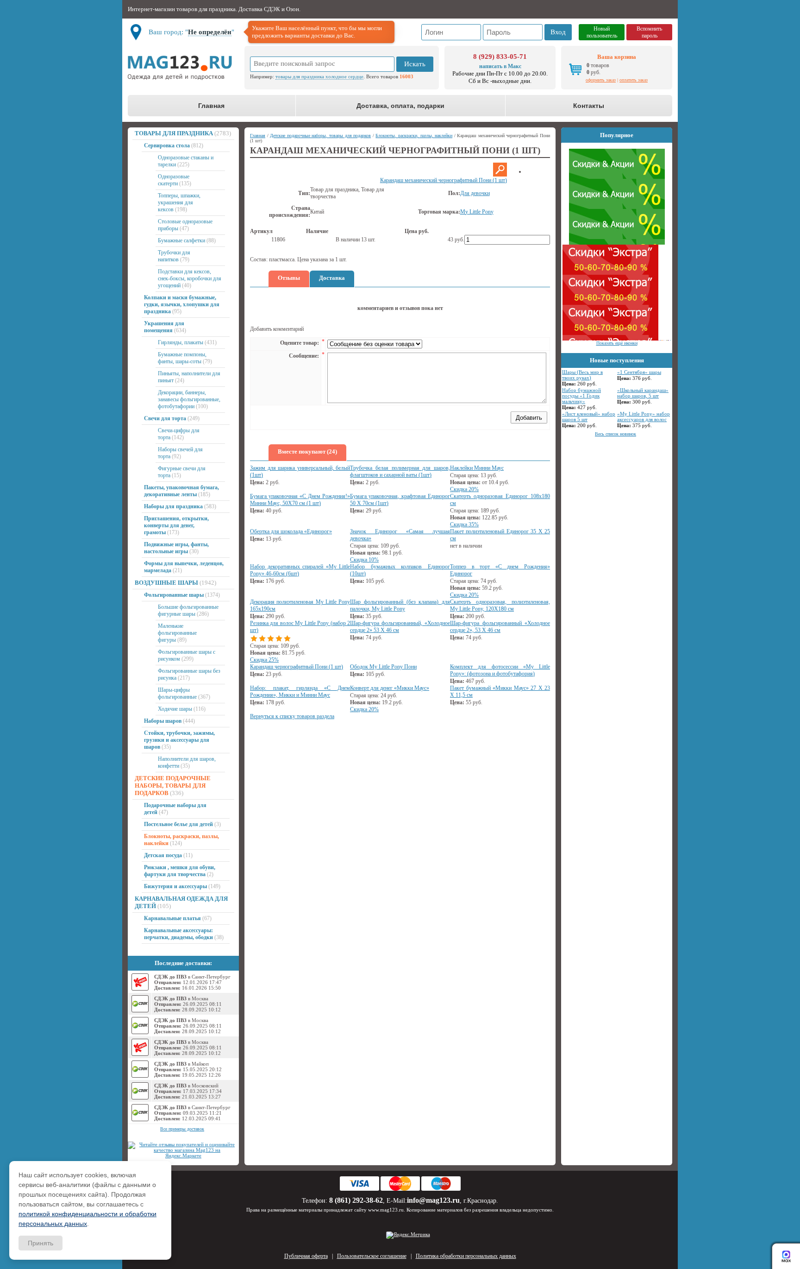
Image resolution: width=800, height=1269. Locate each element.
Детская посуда (163, 855)
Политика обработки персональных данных (466, 1256)
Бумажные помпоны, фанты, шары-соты (182, 358)
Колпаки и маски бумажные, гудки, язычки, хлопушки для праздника (181, 304)
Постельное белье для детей (178, 824)
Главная (211, 105)
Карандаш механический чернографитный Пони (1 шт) (443, 180)
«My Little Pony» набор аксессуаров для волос (643, 416)
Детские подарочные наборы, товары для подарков (173, 785)
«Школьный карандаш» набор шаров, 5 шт (643, 392)
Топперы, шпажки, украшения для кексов (179, 202)
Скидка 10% (364, 559)
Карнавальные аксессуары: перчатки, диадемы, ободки (178, 934)
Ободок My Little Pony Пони (383, 666)
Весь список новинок (615, 433)
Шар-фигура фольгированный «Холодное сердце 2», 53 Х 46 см (500, 626)
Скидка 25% (264, 660)
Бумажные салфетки (181, 240)
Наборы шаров (162, 721)
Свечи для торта (165, 418)
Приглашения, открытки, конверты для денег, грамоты (176, 525)
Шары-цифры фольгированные (177, 693)
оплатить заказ (633, 79)
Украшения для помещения (164, 327)
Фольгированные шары (174, 595)
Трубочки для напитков (174, 256)
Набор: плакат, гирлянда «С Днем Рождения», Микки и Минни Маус (300, 691)
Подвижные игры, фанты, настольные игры (176, 548)
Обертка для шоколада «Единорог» (291, 531)
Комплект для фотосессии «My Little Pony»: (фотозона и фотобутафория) (500, 670)
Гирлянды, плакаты (180, 342)
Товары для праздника (174, 133)
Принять (40, 1243)
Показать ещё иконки (617, 343)
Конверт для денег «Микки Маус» (389, 688)
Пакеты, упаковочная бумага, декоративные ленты (181, 491)
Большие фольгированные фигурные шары (188, 610)
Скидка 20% (464, 489)
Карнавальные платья (172, 918)
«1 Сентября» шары (639, 372)
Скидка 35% (464, 524)
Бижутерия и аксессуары (175, 886)
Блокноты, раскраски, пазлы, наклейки (413, 135)
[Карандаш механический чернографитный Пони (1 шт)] (500, 174)
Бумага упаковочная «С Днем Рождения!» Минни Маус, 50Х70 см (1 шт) (300, 499)
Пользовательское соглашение (371, 1256)
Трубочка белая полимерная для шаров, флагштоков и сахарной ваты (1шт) (400, 471)
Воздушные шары (166, 582)
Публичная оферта (306, 1256)
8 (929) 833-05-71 (500, 56)
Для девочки (475, 193)
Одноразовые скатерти (173, 180)
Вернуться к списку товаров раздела (292, 716)
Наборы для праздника (173, 506)
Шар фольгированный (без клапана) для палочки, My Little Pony (400, 605)
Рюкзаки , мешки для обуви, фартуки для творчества (179, 871)
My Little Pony (477, 211)
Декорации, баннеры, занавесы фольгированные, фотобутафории (189, 399)
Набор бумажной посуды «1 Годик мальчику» (581, 395)
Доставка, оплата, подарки (400, 105)
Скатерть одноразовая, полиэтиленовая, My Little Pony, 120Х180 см (500, 605)
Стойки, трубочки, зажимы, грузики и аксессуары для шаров (179, 740)
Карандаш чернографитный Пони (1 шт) (296, 666)
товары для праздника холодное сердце (319, 76)
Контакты (588, 105)
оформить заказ (601, 79)
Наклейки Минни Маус (477, 468)
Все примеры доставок (182, 1128)
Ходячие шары (175, 709)
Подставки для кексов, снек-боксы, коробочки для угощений (189, 278)
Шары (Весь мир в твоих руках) (582, 374)
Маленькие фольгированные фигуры (177, 633)
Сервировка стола (167, 145)
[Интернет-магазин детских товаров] (183, 67)
